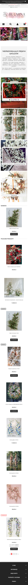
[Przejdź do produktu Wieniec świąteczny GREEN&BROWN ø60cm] (14, 392)
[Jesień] (14, 34)
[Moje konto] (17, 24)
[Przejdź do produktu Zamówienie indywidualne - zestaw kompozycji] (14, 287)
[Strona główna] (14, 15)
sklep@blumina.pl (13, 4)
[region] (14, 34)
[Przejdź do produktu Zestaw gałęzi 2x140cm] (14, 427)
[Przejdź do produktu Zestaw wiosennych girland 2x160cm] (14, 527)
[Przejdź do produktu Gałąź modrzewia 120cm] (14, 321)
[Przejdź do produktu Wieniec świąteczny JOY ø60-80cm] (14, 254)
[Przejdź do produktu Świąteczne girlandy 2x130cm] (14, 356)
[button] (3, 24)
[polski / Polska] (14, 7)
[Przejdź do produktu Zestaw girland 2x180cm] (14, 461)
